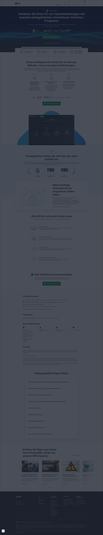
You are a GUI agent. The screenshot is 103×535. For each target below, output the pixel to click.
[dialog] (51, 267)
